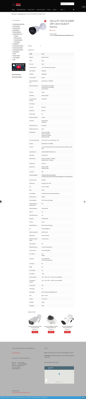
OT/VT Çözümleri (16, 57)
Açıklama (30, 45)
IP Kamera (56, 35)
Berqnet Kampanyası (41, 9)
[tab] (35, 46)
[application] (18, 67)
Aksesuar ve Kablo (16, 55)
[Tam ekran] (24, 69)
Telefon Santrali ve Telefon (18, 45)
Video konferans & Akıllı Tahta (18, 24)
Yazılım (14, 53)
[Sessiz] (22, 69)
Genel (14, 59)
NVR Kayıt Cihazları (18, 37)
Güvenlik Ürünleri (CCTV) (22, 13)
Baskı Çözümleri (16, 51)
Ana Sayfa (15, 13)
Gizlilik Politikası (15, 392)
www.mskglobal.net (16, 352)
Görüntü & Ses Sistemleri (17, 47)
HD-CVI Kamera (17, 41)
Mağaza (13, 9)
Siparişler (55, 9)
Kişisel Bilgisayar (16, 30)
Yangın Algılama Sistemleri (18, 49)
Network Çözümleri (16, 28)
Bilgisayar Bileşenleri (17, 32)
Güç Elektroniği (16, 43)
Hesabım (49, 9)
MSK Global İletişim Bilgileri (17, 77)
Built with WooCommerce (25, 392)
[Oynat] (13, 69)
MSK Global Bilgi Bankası (16, 74)
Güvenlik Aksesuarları (18, 39)
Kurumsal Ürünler (31, 9)
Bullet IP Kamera (61, 35)
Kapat (84, 397)
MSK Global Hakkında (21, 9)
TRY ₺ (83, 6)
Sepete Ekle (35, 332)
